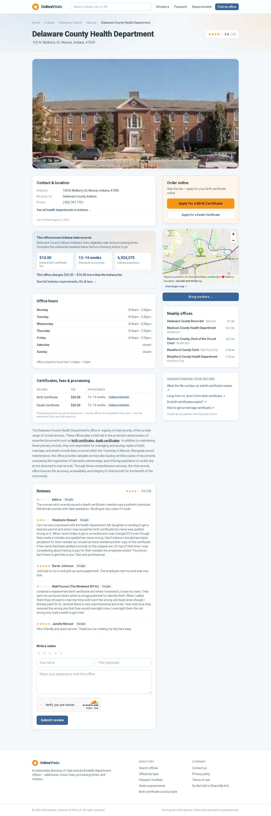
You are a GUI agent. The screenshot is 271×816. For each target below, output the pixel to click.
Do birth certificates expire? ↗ (187, 402)
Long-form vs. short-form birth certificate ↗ (196, 396)
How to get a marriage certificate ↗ (190, 407)
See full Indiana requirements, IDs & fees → (66, 281)
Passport (180, 6)
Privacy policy (201, 774)
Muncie (92, 22)
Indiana (50, 22)
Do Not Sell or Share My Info (210, 785)
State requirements (152, 785)
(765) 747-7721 (73, 202)
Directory (162, 6)
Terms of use (201, 780)
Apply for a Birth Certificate (201, 203)
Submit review (52, 720)
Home (36, 22)
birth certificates (83, 440)
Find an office (227, 6)
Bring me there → (201, 296)
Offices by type (149, 774)
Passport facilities (151, 780)
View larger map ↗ (176, 286)
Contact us (199, 768)
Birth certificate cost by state (158, 791)
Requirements (202, 6)
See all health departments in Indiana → (64, 210)
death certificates (107, 440)
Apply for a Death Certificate (201, 214)
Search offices (148, 768)
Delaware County (70, 22)
